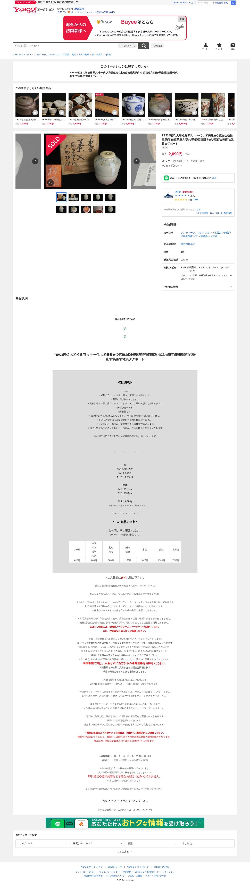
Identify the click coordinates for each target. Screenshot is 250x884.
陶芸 (74, 54)
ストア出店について (115, 875)
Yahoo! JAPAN (179, 2)
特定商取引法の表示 (93, 875)
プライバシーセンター (109, 872)
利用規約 (127, 872)
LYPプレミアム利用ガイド (147, 872)
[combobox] (65, 46)
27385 (195, 199)
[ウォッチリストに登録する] (35, 112)
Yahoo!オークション (92, 866)
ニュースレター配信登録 (221, 213)
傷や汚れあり (188, 244)
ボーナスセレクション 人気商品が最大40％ (93, 12)
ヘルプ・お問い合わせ (155, 875)
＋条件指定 (157, 46)
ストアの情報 (202, 213)
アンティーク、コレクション (47, 54)
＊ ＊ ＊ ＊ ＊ (182, 195)
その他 (108, 54)
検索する (144, 45)
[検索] (233, 3)
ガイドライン (168, 872)
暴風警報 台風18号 (223, 3)
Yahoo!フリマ (115, 866)
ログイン (61, 12)
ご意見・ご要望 (135, 875)
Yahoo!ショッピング (138, 866)
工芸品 (66, 54)
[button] (198, 287)
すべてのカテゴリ (127, 46)
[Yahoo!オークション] (34, 8)
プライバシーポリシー (86, 872)
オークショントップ (22, 54)
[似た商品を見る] (50, 182)
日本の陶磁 (84, 54)
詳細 (214, 178)
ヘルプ (192, 2)
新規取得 (79, 8)
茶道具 (99, 54)
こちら (198, 209)
